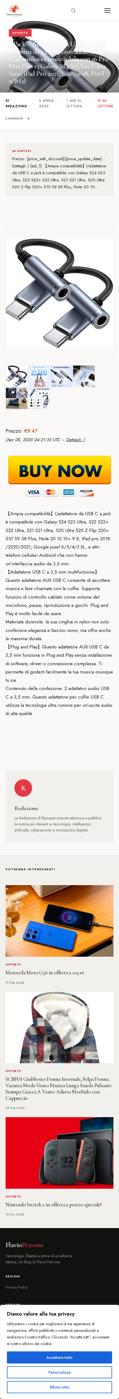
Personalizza (59, 1372)
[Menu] (107, 10)
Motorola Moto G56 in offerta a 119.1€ (45, 972)
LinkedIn (14, 118)
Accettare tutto (59, 1357)
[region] (59, 1352)
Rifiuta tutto (59, 1387)
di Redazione (16, 103)
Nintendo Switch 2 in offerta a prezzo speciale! (54, 1204)
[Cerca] (73, 10)
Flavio (24, 1244)
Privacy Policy (17, 1287)
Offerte (20, 33)
